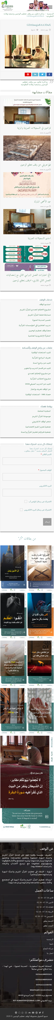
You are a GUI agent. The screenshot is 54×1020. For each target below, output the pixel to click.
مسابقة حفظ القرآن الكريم (39, 315)
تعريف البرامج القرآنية (41, 357)
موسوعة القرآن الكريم (41, 416)
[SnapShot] (19, 1012)
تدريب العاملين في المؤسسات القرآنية (35, 325)
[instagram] (26, 1012)
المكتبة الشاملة (44, 411)
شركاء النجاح (48, 948)
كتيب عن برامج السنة (42, 363)
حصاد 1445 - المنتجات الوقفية (38, 394)
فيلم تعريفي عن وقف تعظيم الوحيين (35, 164)
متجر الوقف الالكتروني (41, 421)
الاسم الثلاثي (46, 454)
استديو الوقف (45, 304)
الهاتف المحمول (44, 470)
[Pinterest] (36, 1012)
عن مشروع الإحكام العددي (39, 373)
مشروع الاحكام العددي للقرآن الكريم (35, 309)
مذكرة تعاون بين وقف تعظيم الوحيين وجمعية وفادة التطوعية (34, 82)
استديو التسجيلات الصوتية (39, 238)
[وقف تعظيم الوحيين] (27, 5)
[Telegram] (16, 1012)
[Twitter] (40, 1012)
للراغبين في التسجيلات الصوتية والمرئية (34, 128)
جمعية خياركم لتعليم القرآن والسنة (36, 432)
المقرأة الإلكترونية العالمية (39, 336)
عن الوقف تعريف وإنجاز (41, 389)
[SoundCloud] (29, 1012)
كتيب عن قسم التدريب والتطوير (37, 368)
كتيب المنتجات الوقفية (41, 352)
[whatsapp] (22, 1012)
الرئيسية (50, 14)
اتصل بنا (50, 953)
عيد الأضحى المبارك (42, 201)
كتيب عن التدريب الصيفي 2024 (38, 384)
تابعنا (51, 944)
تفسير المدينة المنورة (41, 320)
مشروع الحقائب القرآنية (40, 378)
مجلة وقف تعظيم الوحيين (40, 330)
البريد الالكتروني (45, 486)
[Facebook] (43, 1012)
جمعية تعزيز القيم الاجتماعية (38, 426)
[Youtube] (33, 1012)
